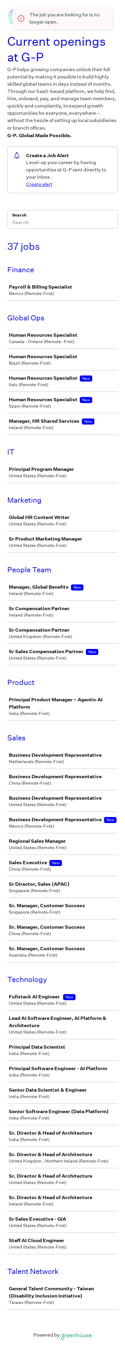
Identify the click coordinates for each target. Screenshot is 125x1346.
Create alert (39, 184)
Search (19, 215)
